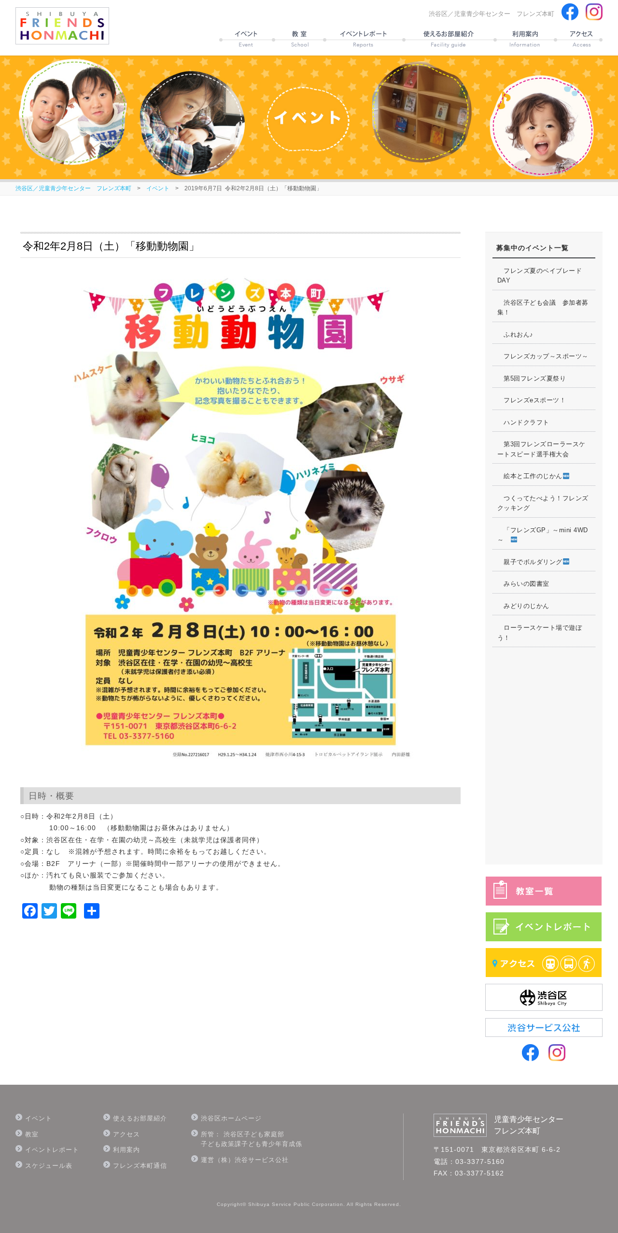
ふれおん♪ (515, 334)
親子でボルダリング (529, 562)
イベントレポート (52, 1149)
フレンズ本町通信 (140, 1165)
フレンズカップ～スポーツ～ (543, 356)
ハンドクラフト (523, 422)
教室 (32, 1134)
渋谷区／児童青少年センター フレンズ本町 (73, 188)
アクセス (126, 1134)
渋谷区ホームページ (231, 1118)
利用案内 (126, 1149)
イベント (157, 188)
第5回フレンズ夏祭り (531, 378)
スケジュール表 (48, 1165)
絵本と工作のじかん (529, 476)
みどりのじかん (523, 605)
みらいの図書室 (523, 583)
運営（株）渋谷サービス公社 (245, 1159)
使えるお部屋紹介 (140, 1118)
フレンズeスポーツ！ (531, 400)
